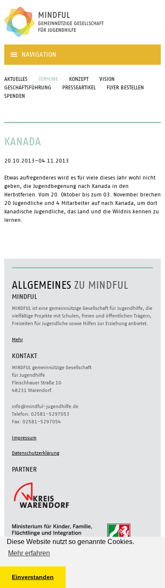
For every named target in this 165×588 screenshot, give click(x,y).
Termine (48, 79)
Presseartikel (79, 88)
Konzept (78, 79)
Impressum (24, 437)
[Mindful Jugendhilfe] (67, 40)
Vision (107, 79)
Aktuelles (16, 79)
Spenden (14, 96)
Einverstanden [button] (33, 577)
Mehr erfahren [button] (29, 553)
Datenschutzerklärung (35, 452)
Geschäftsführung (27, 88)
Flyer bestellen (125, 88)
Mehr (17, 339)
